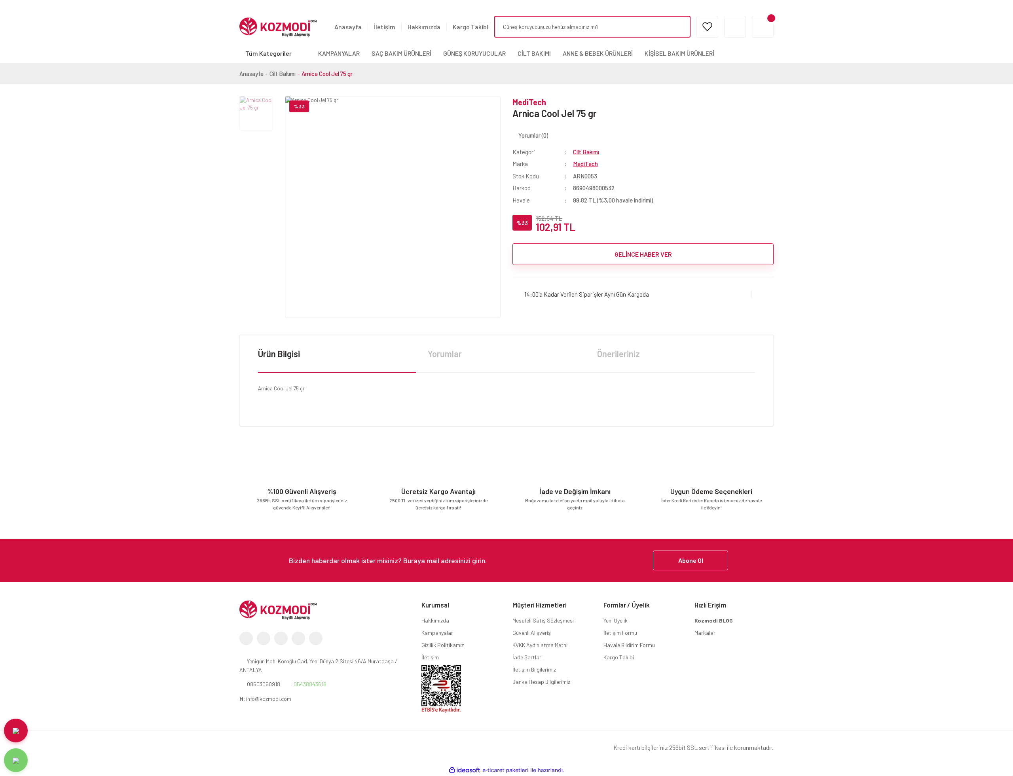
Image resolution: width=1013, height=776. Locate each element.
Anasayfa (348, 26)
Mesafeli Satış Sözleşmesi (543, 620)
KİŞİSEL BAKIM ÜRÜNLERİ (679, 53)
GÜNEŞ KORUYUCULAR (474, 53)
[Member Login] (735, 27)
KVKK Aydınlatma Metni (539, 645)
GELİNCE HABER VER (643, 254)
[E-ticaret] (505, 770)
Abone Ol (690, 560)
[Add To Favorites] (763, 294)
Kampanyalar (437, 632)
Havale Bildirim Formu (629, 645)
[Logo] (278, 26)
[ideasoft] (464, 770)
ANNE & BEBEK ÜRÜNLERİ (598, 53)
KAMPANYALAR (339, 53)
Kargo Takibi (470, 26)
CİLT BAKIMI (534, 53)
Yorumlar (445, 353)
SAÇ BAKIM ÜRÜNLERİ (401, 53)
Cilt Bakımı (586, 151)
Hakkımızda (424, 26)
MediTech (529, 102)
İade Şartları (527, 657)
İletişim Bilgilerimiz (534, 669)
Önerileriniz (618, 353)
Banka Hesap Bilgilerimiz (541, 681)
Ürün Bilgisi (279, 353)
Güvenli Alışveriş (531, 632)
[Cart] (763, 27)
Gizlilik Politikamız (442, 645)
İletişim (384, 26)
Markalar (704, 632)
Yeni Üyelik (615, 620)
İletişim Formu (620, 632)
